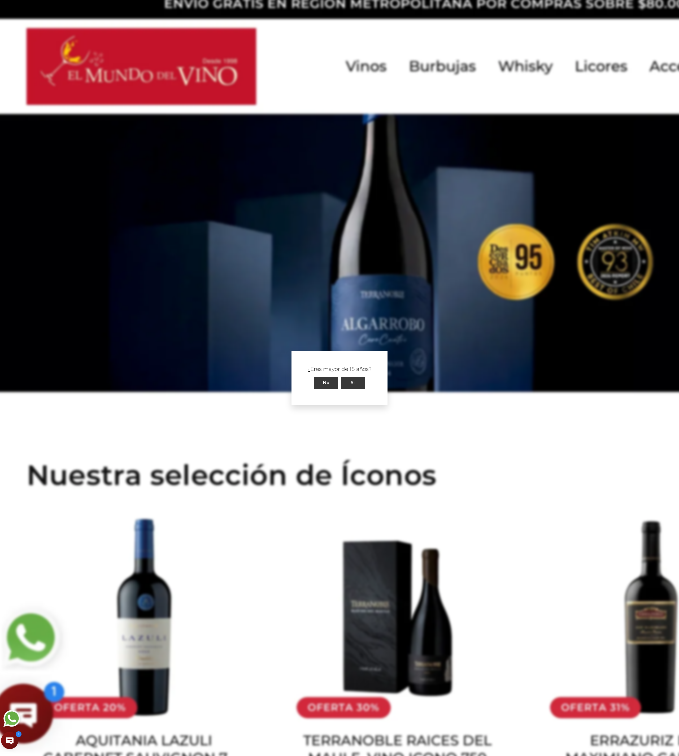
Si (353, 382)
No (326, 382)
